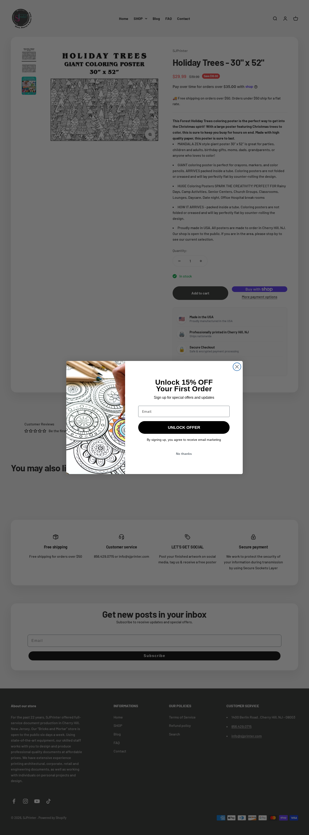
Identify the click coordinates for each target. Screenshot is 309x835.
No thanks (184, 453)
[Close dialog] (237, 367)
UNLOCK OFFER (184, 427)
